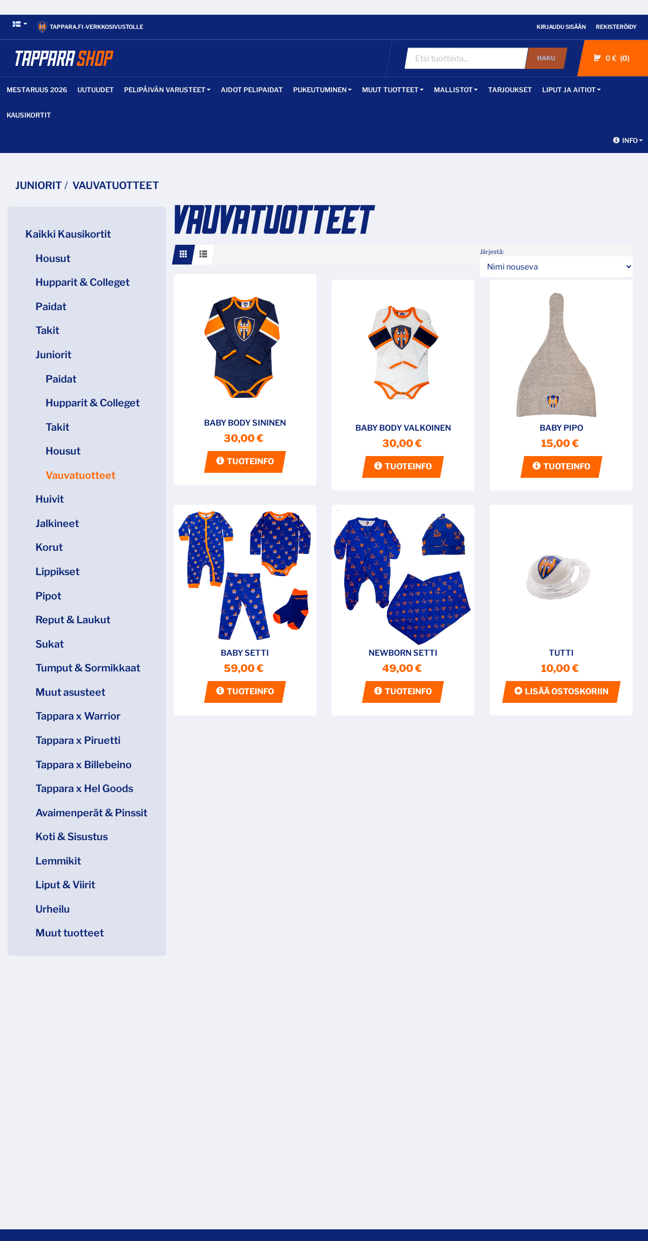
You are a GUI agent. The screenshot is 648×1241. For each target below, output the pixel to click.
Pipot (48, 596)
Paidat (50, 306)
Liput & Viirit (65, 885)
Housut (52, 258)
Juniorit (53, 355)
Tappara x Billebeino (83, 765)
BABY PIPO (561, 428)
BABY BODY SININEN (245, 423)
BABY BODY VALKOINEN (403, 428)
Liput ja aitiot (569, 90)
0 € (616, 58)
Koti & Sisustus (71, 837)
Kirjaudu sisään (561, 26)
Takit (47, 330)
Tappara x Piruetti (77, 740)
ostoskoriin (567, 691)
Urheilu (52, 909)
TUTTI (561, 653)
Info (630, 140)
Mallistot (453, 90)
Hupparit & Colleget (82, 282)
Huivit (49, 499)
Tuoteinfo (250, 461)
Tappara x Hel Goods (84, 788)
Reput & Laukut (72, 620)
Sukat (49, 644)
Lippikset (57, 572)
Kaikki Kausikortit (68, 234)
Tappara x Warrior (77, 716)
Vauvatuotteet (80, 475)
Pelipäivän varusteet (165, 90)
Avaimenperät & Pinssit (91, 813)
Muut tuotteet (390, 90)
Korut (49, 547)
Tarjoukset (510, 90)
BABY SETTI (245, 653)
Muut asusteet (70, 692)
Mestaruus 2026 (37, 90)
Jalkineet (57, 523)
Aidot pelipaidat (252, 90)
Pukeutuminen (320, 90)
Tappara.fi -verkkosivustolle (96, 26)
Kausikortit (29, 115)
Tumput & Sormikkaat (87, 668)
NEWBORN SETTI (403, 653)
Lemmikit (58, 861)
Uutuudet (95, 90)
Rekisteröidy (616, 26)
